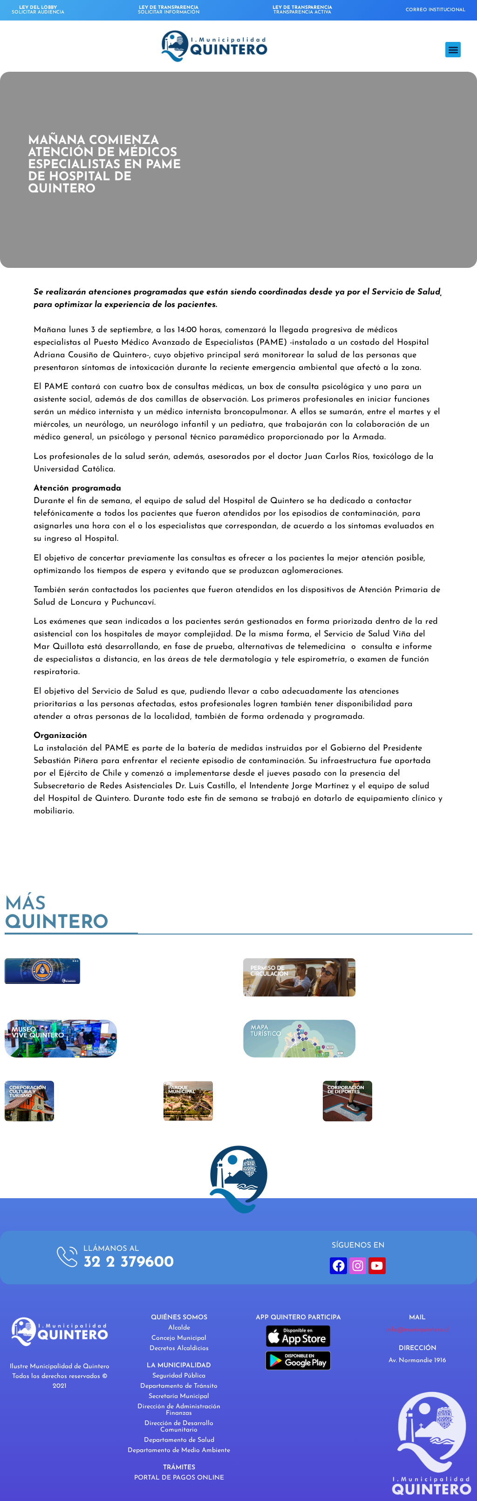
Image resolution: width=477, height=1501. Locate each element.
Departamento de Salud (179, 1440)
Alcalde (179, 1327)
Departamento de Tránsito (179, 1386)
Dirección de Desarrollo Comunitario (178, 1426)
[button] (453, 49)
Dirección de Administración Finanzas (178, 1410)
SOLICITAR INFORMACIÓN (168, 10)
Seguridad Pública (178, 1375)
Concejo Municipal (178, 1338)
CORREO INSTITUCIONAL (435, 10)
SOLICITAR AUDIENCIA (38, 10)
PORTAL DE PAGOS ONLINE (179, 1477)
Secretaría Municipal (179, 1396)
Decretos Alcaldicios (179, 1348)
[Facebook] (338, 1265)
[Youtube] (376, 1265)
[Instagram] (357, 1265)
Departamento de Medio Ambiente (179, 1450)
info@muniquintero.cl (417, 1329)
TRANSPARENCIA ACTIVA (302, 10)
